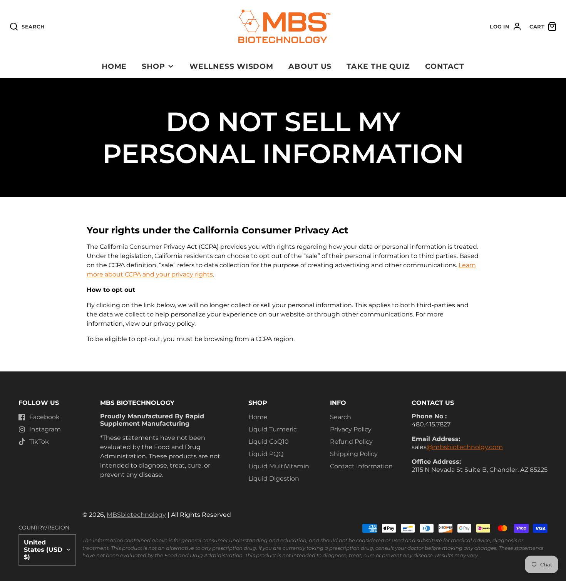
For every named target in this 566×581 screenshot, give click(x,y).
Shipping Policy (354, 454)
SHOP (153, 66)
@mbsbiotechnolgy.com (465, 447)
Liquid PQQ (265, 454)
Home (114, 66)
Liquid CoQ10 (268, 441)
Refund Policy (351, 441)
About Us (310, 66)
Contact (445, 66)
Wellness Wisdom (231, 66)
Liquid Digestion (273, 478)
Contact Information (361, 466)
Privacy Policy (351, 429)
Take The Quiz (378, 66)
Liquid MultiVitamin (278, 466)
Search (340, 417)
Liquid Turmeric (272, 429)
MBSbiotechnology (136, 514)
